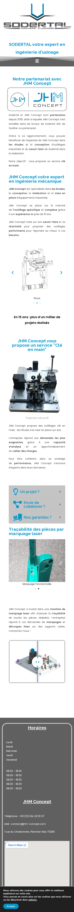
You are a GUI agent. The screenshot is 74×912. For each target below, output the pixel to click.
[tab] (37, 491)
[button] (33, 302)
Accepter (11, 906)
